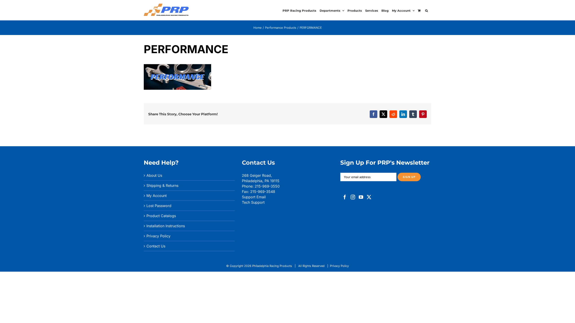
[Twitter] (369, 197)
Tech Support (253, 202)
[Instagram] (353, 197)
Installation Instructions (165, 226)
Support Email (254, 197)
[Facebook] (345, 197)
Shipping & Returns (162, 185)
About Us (154, 175)
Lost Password (158, 205)
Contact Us (155, 246)
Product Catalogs (161, 216)
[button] (426, 10)
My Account (156, 195)
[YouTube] (361, 197)
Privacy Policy (158, 236)
